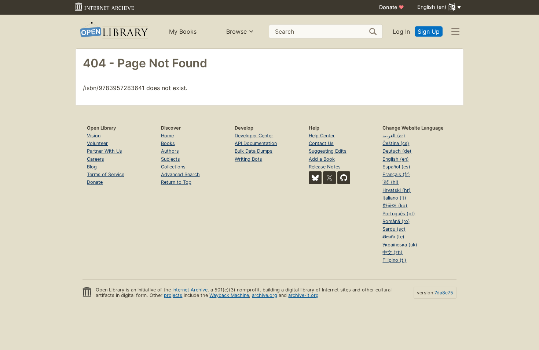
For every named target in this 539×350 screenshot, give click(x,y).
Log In (401, 31)
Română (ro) (396, 221)
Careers (95, 159)
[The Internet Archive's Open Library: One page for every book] (113, 31)
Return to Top (176, 182)
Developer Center (254, 135)
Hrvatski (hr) (396, 190)
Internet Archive (190, 290)
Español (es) (396, 167)
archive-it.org (303, 295)
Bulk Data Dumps (253, 151)
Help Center (322, 135)
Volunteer (97, 143)
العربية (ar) (393, 135)
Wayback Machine (229, 295)
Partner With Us (104, 151)
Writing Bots (248, 159)
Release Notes (325, 167)
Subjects (170, 159)
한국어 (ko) (394, 205)
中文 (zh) (392, 252)
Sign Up (429, 31)
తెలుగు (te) (393, 236)
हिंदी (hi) (390, 182)
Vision (93, 135)
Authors (170, 151)
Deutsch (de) (396, 151)
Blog (92, 167)
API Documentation (256, 143)
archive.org (264, 295)
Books (168, 143)
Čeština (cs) (395, 143)
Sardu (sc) (394, 229)
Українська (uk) (399, 244)
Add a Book (322, 159)
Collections (173, 167)
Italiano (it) (394, 198)
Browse (236, 31)
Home (167, 135)
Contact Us (321, 143)
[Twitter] (329, 177)
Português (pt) (398, 213)
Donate (391, 7)
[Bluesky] (315, 177)
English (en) (395, 159)
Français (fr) (396, 174)
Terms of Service (105, 174)
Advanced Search (180, 174)
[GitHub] (343, 177)
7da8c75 (443, 292)
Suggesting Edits (327, 151)
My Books (183, 31)
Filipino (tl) (394, 260)
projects (173, 295)
